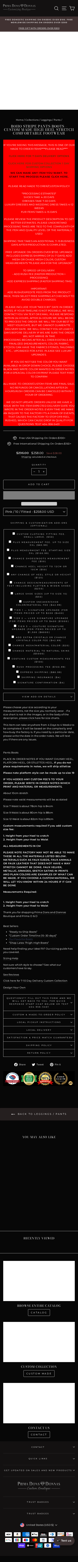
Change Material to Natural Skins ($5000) (41, 652)
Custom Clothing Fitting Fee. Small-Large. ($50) (41, 535)
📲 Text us (64, 1540)
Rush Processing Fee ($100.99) (41, 667)
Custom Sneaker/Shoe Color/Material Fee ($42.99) (39, 603)
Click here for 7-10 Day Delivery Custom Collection (35, 980)
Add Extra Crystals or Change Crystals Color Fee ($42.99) (41, 638)
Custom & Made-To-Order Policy (39, 1014)
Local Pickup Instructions (39, 1022)
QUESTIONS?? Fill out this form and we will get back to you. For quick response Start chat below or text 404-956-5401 (39, 1002)
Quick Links (38, 1458)
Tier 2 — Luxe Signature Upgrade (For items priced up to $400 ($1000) (39, 619)
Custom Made (39, 1373)
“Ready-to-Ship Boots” (23, 931)
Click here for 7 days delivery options (39, 156)
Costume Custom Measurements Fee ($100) (41, 660)
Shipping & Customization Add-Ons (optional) (39, 524)
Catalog (39, 1312)
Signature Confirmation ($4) (41, 682)
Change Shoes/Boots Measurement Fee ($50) (41, 560)
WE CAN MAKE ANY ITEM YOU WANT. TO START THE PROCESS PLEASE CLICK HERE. (39, 174)
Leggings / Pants (51, 119)
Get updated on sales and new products (38, 1470)
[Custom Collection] (39, 1342)
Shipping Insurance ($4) (41, 677)
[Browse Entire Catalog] (39, 1281)
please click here (30, 718)
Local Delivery (39, 1030)
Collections (32, 119)
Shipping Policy (39, 1045)
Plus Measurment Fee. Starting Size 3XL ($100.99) (41, 551)
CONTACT (38, 1447)
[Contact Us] (39, 1403)
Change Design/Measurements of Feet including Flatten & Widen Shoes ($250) (39, 586)
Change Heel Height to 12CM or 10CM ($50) (41, 568)
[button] (39, 495)
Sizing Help (10, 958)
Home (19, 119)
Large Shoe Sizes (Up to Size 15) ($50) (41, 595)
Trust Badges (38, 1502)
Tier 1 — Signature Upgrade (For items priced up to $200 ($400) (41, 611)
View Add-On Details (39, 696)
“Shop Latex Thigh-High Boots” (29, 942)
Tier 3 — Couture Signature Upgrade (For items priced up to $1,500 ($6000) (39, 629)
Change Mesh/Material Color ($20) (41, 645)
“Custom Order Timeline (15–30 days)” (33, 935)
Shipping (26, 457)
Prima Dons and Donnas (50, 912)
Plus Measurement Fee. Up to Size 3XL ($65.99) (41, 543)
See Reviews (11, 974)
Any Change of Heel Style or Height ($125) (41, 576)
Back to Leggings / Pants (41, 1114)
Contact (39, 1434)
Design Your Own (14, 987)
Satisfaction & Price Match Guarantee (39, 1037)
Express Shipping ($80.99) (41, 672)
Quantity (39, 465)
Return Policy (39, 1053)
